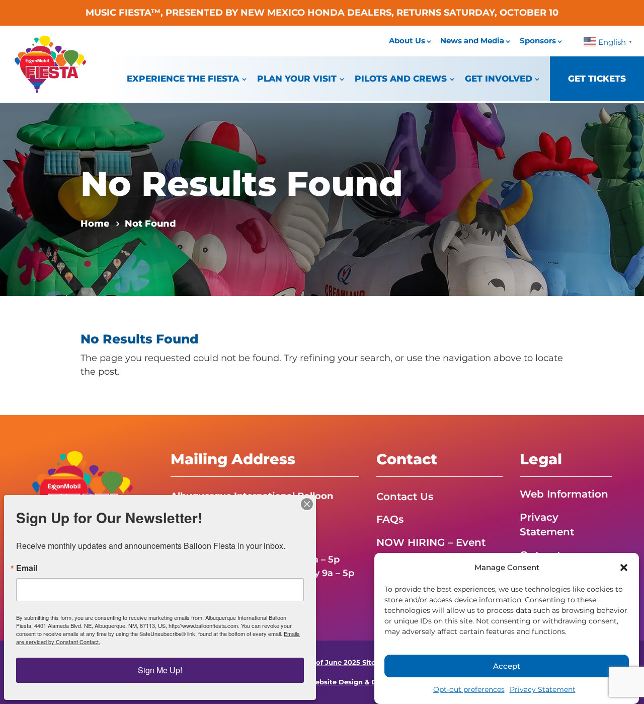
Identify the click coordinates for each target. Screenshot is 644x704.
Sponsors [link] (538, 40)
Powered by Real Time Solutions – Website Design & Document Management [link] (322, 682)
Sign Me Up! (160, 670)
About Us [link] (407, 40)
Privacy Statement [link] (543, 689)
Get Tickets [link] (597, 79)
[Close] (307, 504)
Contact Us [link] (404, 496)
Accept (506, 666)
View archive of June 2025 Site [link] (322, 662)
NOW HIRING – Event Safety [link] (431, 549)
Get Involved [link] (498, 79)
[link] (50, 89)
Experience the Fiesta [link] (183, 79)
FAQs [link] (390, 519)
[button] (624, 567)
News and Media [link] (472, 40)
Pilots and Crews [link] (401, 79)
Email (26, 568)
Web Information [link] (564, 494)
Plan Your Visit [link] (297, 79)
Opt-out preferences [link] (469, 689)
